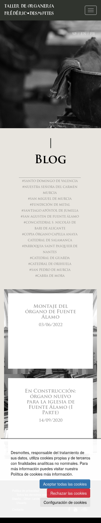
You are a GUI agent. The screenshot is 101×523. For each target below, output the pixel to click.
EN (83, 34)
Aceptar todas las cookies (65, 484)
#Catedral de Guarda (50, 258)
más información (58, 474)
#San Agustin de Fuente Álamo (50, 216)
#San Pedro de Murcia (50, 270)
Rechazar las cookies (68, 493)
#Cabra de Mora (50, 276)
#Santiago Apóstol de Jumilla (50, 211)
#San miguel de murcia (50, 199)
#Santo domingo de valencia (50, 181)
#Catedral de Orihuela (49, 264)
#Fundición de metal (50, 205)
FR (92, 34)
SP (74, 34)
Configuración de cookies (65, 502)
